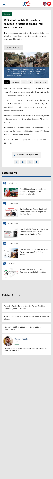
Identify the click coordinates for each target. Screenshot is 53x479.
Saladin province (41, 82)
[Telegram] (16, 162)
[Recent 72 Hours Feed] (45, 4)
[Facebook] (36, 162)
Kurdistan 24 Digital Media (28, 155)
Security (7, 14)
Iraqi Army (15, 82)
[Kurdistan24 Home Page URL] (26, 3)
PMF (30, 82)
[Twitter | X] (30, 162)
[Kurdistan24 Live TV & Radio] (49, 4)
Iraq (6, 82)
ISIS (23, 82)
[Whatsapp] (23, 162)
